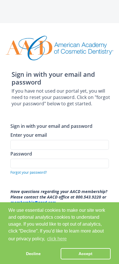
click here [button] (57, 238)
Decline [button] (33, 253)
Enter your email (28, 135)
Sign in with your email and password (51, 126)
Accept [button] (85, 253)
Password (21, 154)
